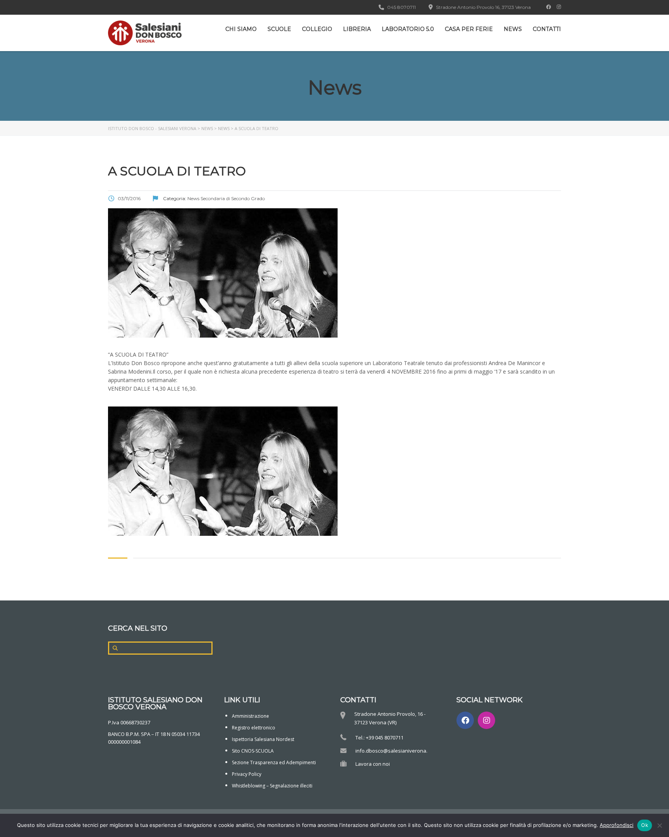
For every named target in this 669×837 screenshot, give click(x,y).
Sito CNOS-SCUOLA (253, 751)
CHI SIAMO (241, 29)
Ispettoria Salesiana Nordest (263, 739)
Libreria (357, 29)
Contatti (547, 29)
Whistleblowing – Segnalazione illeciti (272, 785)
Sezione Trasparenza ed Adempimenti (274, 762)
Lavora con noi (372, 763)
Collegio (317, 29)
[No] (659, 825)
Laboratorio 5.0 (408, 29)
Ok (644, 825)
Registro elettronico (253, 727)
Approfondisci (616, 825)
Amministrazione (250, 716)
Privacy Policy (246, 774)
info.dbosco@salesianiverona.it (392, 750)
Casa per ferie (469, 29)
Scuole (279, 29)
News (513, 29)
